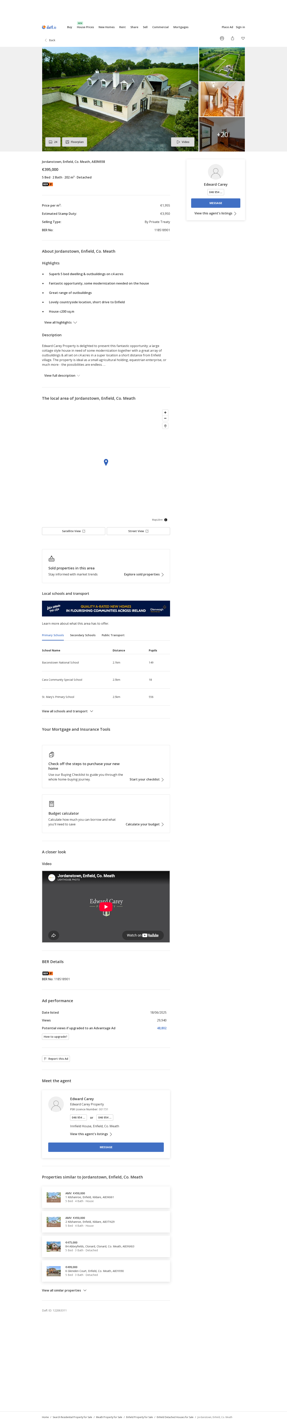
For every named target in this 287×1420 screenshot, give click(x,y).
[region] (106, 466)
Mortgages (180, 27)
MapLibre (157, 519)
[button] (143, 99)
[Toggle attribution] (165, 519)
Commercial (160, 27)
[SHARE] (232, 38)
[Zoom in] (165, 412)
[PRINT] (222, 38)
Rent (122, 27)
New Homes (107, 27)
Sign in (240, 27)
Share (134, 27)
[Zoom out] (165, 418)
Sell (145, 27)
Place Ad (227, 27)
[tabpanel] (106, 679)
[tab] (53, 635)
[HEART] (243, 38)
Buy (69, 27)
